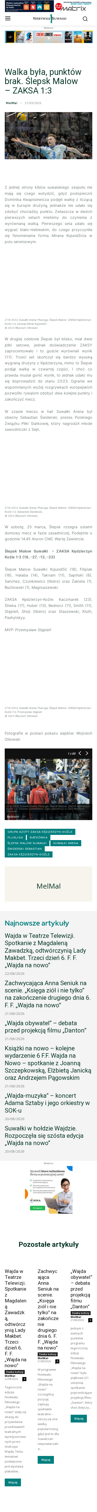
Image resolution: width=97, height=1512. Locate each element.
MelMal (11, 103)
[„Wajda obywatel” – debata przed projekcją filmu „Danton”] (81, 1260)
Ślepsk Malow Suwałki (27, 843)
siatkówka (39, 837)
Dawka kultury (14, 1372)
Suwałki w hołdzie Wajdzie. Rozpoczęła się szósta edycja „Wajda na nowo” (44, 1135)
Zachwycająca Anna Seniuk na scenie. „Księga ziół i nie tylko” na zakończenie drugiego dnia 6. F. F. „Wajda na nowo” (48, 994)
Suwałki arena (65, 843)
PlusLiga (15, 837)
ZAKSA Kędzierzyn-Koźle (29, 854)
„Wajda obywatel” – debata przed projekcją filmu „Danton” (45, 1027)
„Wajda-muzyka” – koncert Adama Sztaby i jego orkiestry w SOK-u (47, 1103)
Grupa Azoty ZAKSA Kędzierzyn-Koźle (40, 832)
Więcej (12, 1482)
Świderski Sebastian (25, 849)
